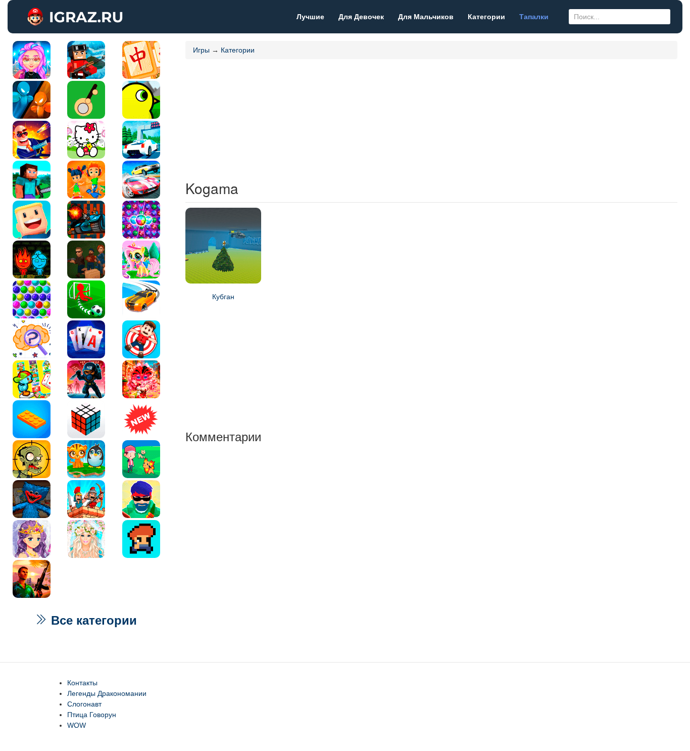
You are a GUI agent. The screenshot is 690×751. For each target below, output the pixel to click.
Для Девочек (361, 17)
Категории (486, 17)
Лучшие (310, 17)
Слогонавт (84, 704)
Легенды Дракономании (106, 693)
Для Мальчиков (426, 17)
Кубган (223, 297)
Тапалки (534, 17)
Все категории (92, 620)
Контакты (82, 683)
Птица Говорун (91, 715)
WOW (76, 725)
